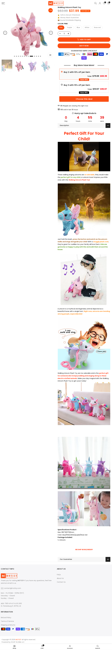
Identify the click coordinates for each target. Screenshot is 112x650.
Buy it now (84, 46)
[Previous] (5, 33)
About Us (60, 578)
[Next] (51, 33)
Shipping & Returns (8, 625)
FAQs (59, 575)
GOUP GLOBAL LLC (17, 642)
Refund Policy (6, 617)
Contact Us (61, 582)
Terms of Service (7, 621)
